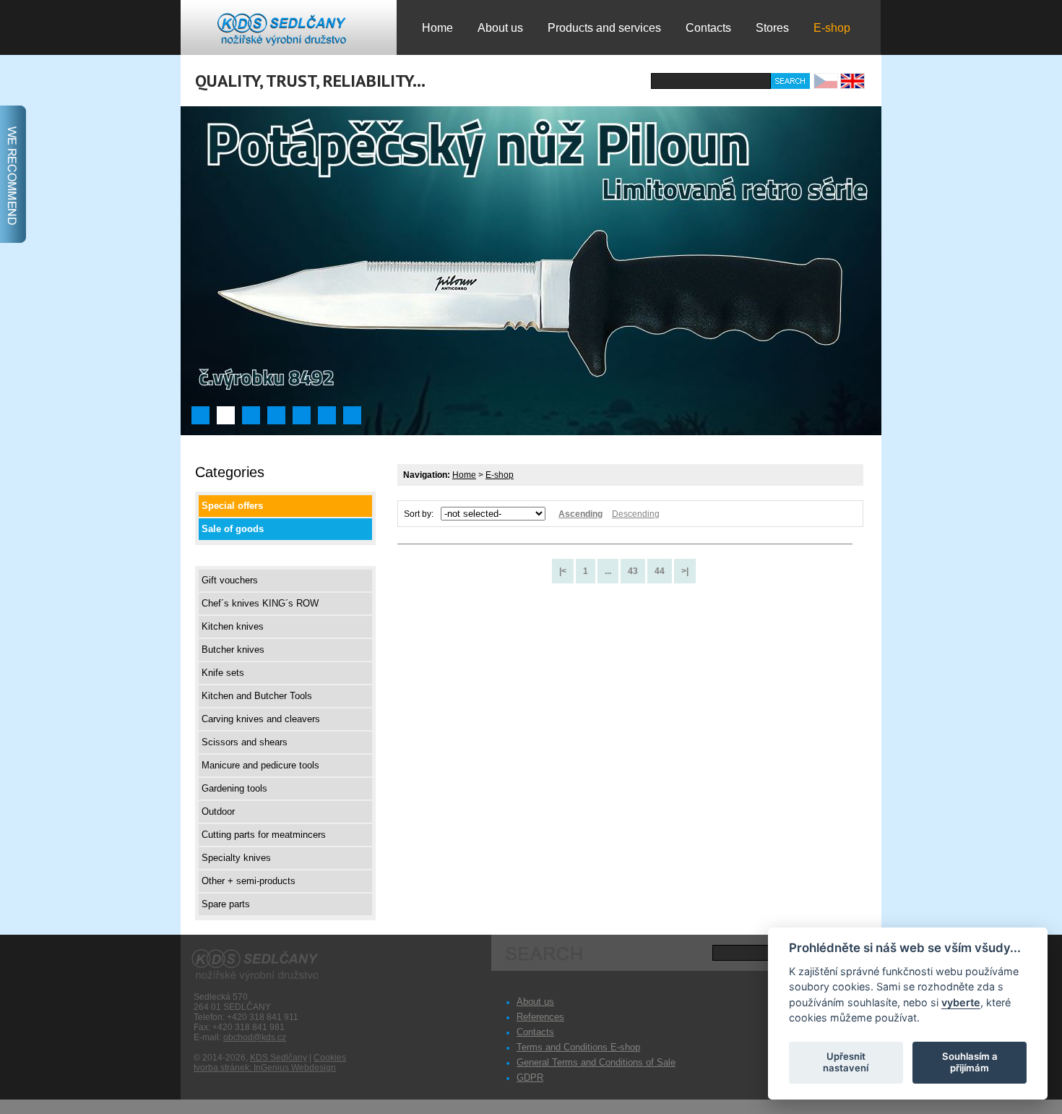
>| (684, 571)
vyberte (960, 1001)
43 (633, 571)
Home (464, 475)
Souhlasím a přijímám (970, 1062)
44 (660, 571)
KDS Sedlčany (278, 1058)
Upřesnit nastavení (845, 1062)
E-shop (499, 475)
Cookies (330, 1058)
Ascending (580, 514)
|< (562, 571)
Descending (636, 514)
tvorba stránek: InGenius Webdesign (265, 1068)
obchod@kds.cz (254, 1037)
